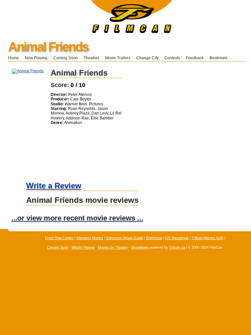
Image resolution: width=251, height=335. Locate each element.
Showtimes (139, 247)
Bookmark (220, 58)
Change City (147, 58)
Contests (172, 58)
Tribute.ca (177, 247)
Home (13, 58)
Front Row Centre (59, 238)
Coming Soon (65, 58)
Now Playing (36, 58)
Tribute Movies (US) (208, 238)
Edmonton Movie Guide (124, 238)
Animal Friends (48, 47)
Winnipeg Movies (89, 238)
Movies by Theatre (113, 247)
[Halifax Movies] (86, 31)
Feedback (195, 58)
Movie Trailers (117, 58)
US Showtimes (177, 238)
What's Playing (83, 247)
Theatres (91, 58)
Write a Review (53, 185)
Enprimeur (154, 238)
